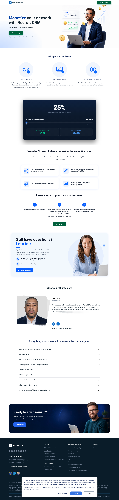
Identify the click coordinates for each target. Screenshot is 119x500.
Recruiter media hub (49, 456)
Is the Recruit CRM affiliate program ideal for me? (34, 390)
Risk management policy (75, 464)
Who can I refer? (24, 354)
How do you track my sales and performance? (33, 364)
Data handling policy (74, 456)
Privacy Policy (106, 496)
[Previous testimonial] (53, 324)
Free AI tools (47, 451)
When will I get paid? (25, 375)
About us (95, 448)
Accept (76, 493)
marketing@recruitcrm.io (17, 482)
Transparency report (74, 467)
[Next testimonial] (58, 324)
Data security (72, 453)
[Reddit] (21, 451)
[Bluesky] (25, 451)
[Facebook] (10, 451)
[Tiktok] (23, 451)
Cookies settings (63, 493)
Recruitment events (49, 453)
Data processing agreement (76, 451)
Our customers (48, 469)
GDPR (70, 459)
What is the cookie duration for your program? (33, 359)
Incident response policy (75, 462)
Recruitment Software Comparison (54, 459)
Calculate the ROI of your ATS (52, 467)
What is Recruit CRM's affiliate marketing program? (35, 349)
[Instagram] (19, 451)
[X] (12, 451)
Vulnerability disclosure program (77, 470)
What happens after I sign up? (28, 385)
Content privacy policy (74, 448)
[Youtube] (16, 451)
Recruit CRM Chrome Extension (19, 466)
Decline (89, 493)
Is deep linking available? (27, 380)
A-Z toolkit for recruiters (51, 448)
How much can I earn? (26, 370)
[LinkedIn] (14, 451)
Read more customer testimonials (62, 328)
